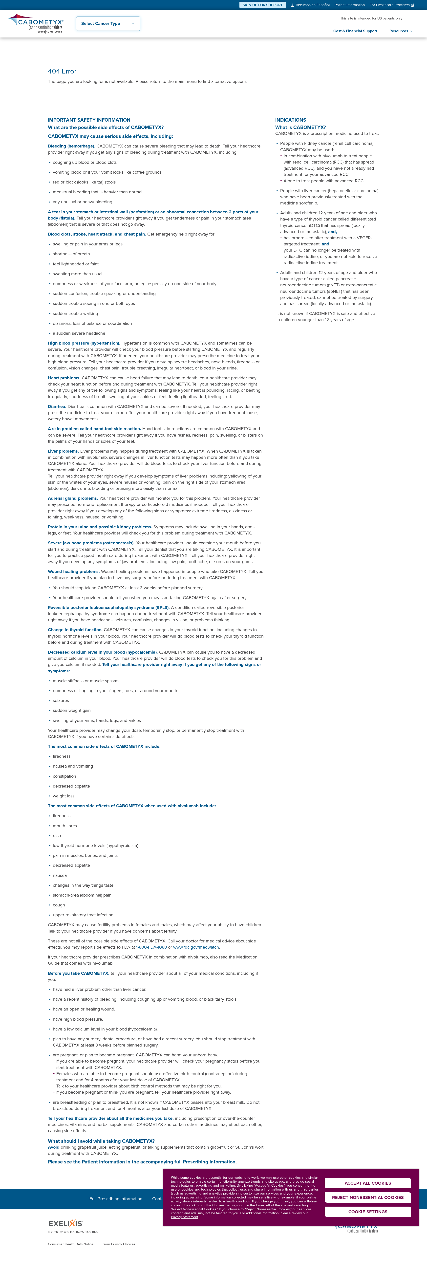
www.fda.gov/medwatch (196, 947)
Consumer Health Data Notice (70, 1244)
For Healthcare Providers (390, 5)
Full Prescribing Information (115, 1199)
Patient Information (350, 5)
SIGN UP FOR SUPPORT (263, 5)
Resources (398, 31)
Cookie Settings (368, 1212)
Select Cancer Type (100, 23)
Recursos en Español (313, 5)
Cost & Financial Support (355, 31)
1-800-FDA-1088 (151, 947)
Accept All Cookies (368, 1183)
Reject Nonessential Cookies (368, 1197)
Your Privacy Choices (119, 1244)
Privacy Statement (184, 1217)
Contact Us (162, 1199)
